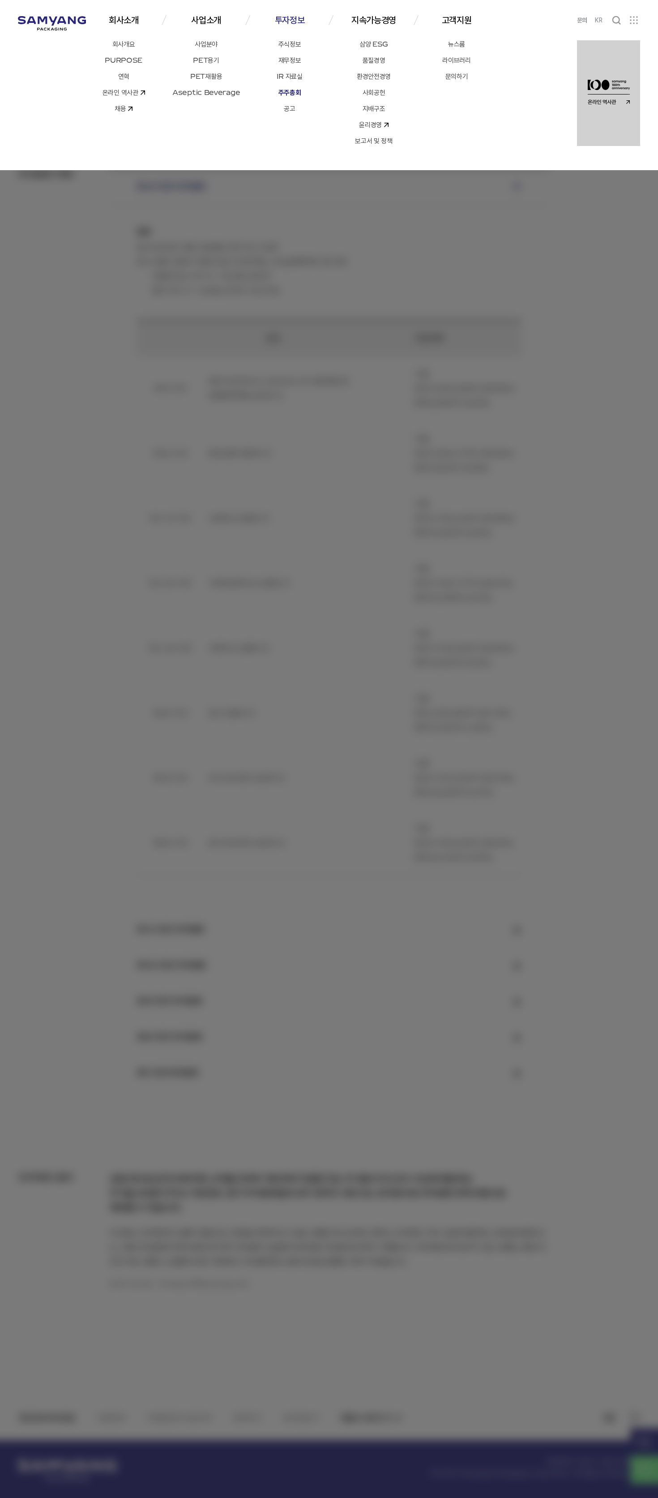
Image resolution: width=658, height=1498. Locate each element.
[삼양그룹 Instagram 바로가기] (634, 1417)
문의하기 (247, 1418)
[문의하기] (644, 1470)
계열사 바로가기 (366, 1418)
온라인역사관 (643, 1442)
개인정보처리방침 (46, 1418)
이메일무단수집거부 (179, 1418)
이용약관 (111, 1418)
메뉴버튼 (634, 20)
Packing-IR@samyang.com (204, 1283)
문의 (582, 20)
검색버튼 (616, 20)
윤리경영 (297, 1418)
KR (598, 20)
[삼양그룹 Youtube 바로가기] (609, 1417)
